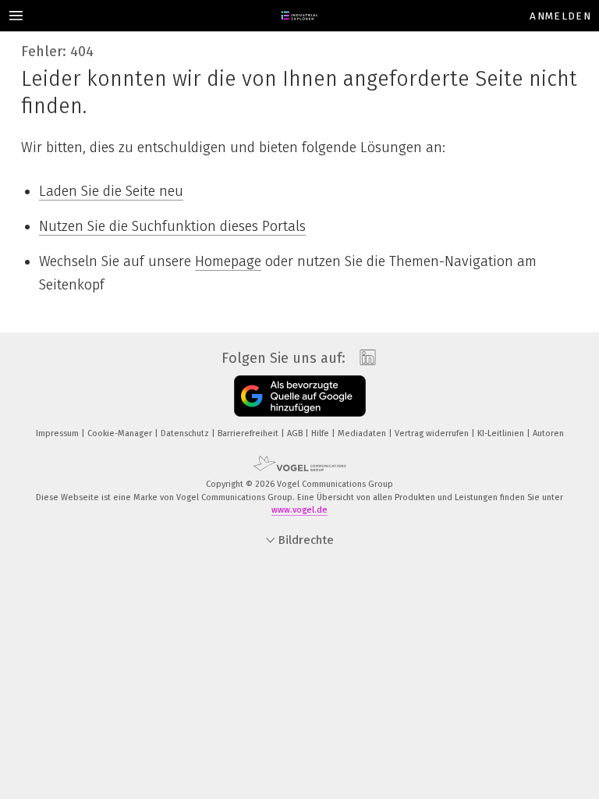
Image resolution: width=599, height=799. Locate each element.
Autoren (548, 433)
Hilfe (321, 433)
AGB (296, 433)
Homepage (228, 261)
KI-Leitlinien (501, 433)
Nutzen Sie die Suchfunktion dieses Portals (172, 226)
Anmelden (560, 16)
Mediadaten (363, 433)
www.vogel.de (299, 510)
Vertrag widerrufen (433, 433)
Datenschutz (186, 433)
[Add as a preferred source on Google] (300, 396)
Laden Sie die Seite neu (111, 191)
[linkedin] (363, 358)
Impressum (58, 433)
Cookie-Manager (120, 433)
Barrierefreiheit (249, 433)
